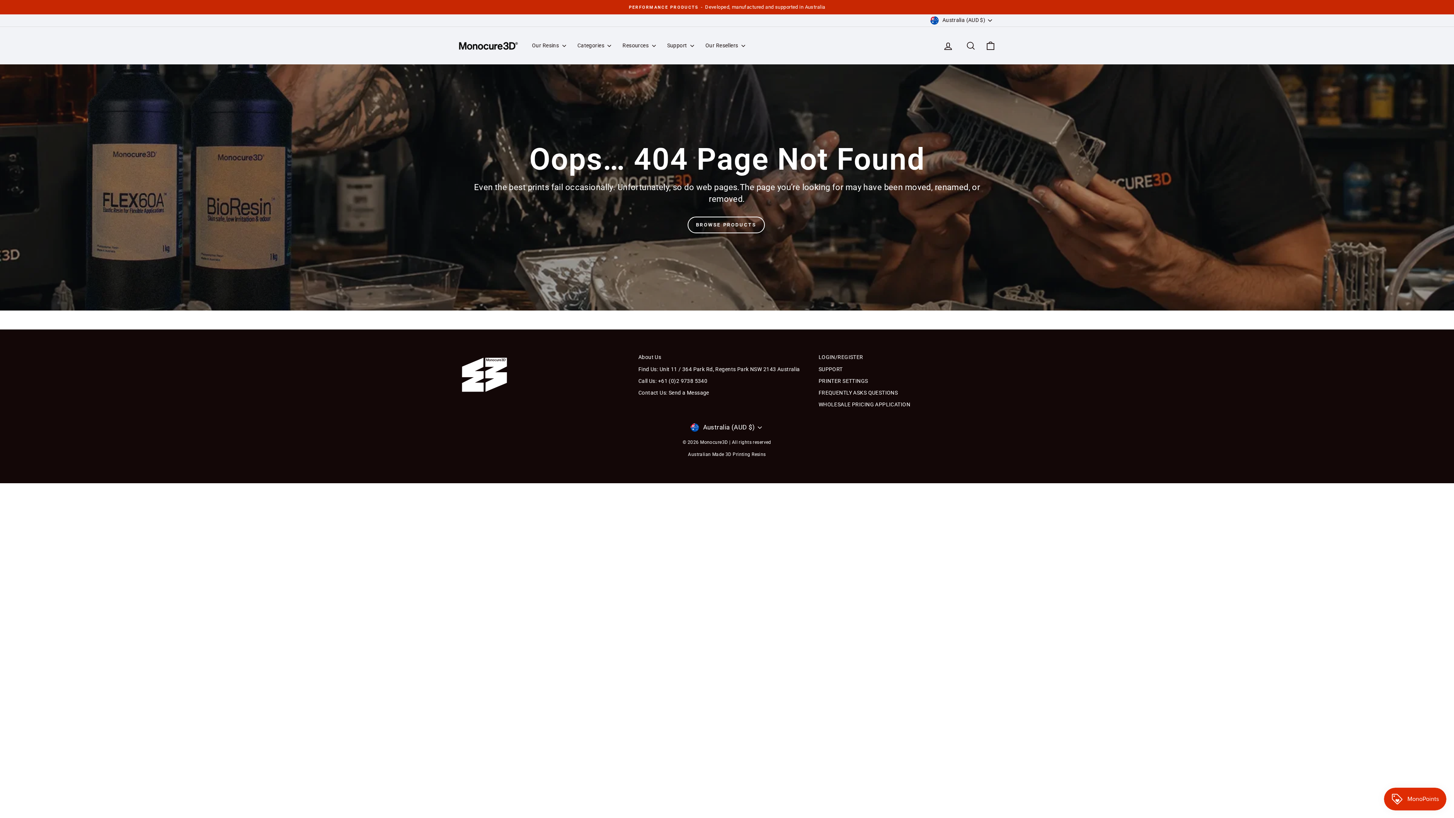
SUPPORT (831, 369)
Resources (636, 45)
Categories (591, 45)
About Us (649, 357)
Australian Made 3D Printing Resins (727, 454)
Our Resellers (722, 45)
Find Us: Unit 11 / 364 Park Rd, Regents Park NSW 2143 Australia (719, 369)
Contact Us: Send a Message (673, 393)
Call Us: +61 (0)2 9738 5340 (672, 381)
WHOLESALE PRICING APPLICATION (864, 404)
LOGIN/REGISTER (841, 357)
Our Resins (546, 45)
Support (677, 45)
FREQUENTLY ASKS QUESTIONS (858, 393)
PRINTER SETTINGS (843, 381)
